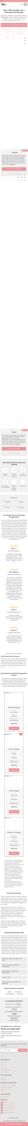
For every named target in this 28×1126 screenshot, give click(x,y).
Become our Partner (6, 1089)
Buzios (10, 991)
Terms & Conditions (6, 1070)
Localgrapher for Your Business (8, 1085)
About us (3, 1062)
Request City (4, 1068)
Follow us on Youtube (9, 1112)
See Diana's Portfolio (14, 452)
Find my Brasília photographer (14, 1124)
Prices (7, 33)
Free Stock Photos (5, 1097)
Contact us (3, 1064)
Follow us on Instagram (9, 1102)
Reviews (21, 29)
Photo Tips (21, 33)
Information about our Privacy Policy (8, 1052)
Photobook (3, 1079)
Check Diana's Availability (14, 448)
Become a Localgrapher (6, 1087)
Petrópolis (18, 991)
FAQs (7, 37)
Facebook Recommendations (13, 1007)
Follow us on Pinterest (9, 1107)
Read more (12, 164)
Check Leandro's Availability (14, 169)
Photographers (7, 29)
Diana (14, 432)
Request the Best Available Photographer (14, 25)
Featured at (4, 1091)
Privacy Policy (4, 1072)
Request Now (14, 728)
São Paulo (20, 994)
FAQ (2, 1066)
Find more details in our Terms (11, 667)
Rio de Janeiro (10, 994)
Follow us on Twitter (9, 1110)
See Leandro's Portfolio (14, 173)
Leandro (15, 152)
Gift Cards (3, 1077)
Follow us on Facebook (9, 1105)
